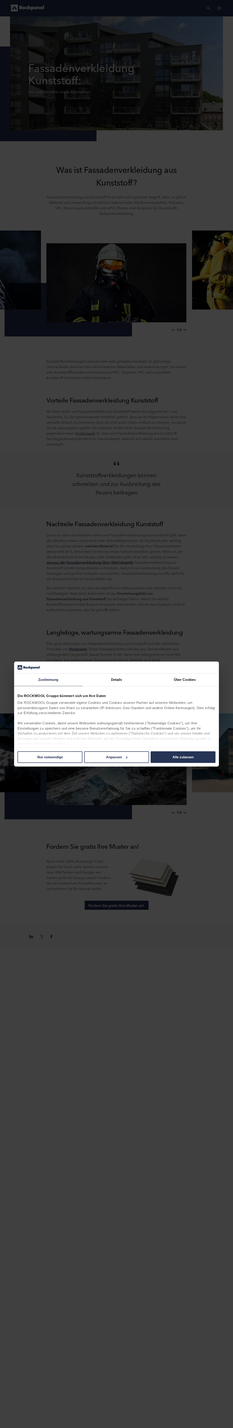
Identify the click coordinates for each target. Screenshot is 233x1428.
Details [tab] (116, 680)
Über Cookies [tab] (185, 680)
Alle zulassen (183, 757)
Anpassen (114, 757)
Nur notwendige (50, 757)
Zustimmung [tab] (48, 680)
